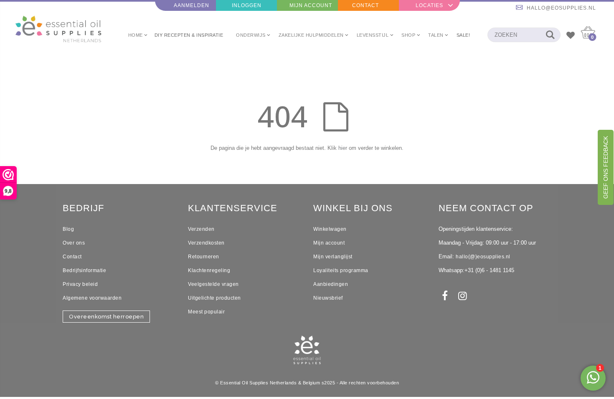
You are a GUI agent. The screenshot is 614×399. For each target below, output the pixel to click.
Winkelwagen (330, 229)
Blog (68, 229)
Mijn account (329, 243)
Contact (365, 5)
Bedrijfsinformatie (84, 270)
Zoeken (549, 35)
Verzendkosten (206, 243)
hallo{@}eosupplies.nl (483, 257)
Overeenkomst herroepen (106, 316)
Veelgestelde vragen (213, 284)
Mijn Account (310, 5)
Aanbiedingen (330, 284)
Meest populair (206, 312)
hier (342, 148)
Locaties (429, 5)
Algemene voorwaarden (92, 298)
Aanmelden (191, 5)
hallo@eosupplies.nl (561, 8)
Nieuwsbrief (328, 298)
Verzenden (201, 229)
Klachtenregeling (209, 270)
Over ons (74, 243)
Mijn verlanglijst (333, 257)
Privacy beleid (80, 284)
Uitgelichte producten (214, 298)
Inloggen (246, 5)
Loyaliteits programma (340, 270)
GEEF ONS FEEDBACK (605, 167)
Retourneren (203, 257)
